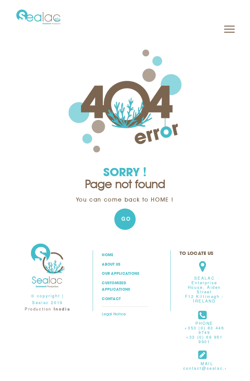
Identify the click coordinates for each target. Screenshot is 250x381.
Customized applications (116, 286)
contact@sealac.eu (207, 368)
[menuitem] (226, 14)
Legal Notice (114, 313)
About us (111, 264)
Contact (111, 298)
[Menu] (226, 14)
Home (107, 254)
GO (126, 218)
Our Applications (120, 273)
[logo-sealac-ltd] (38, 17)
